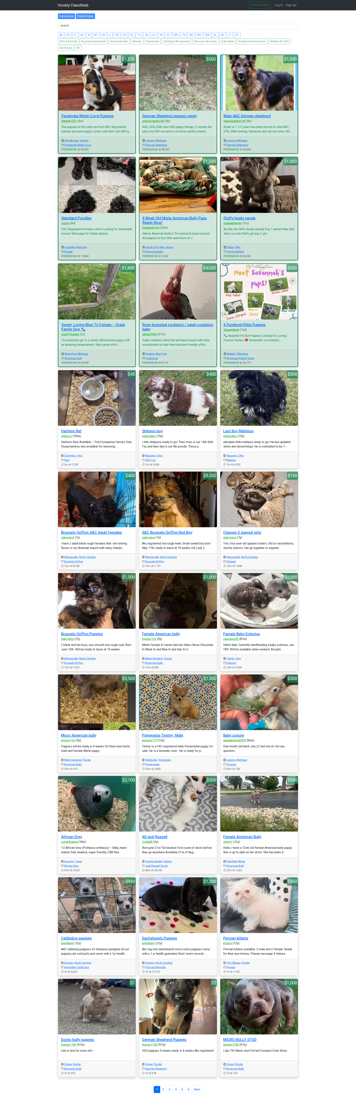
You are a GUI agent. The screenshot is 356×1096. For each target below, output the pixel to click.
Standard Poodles (76, 218)
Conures (231, 764)
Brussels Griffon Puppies (82, 634)
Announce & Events (205, 41)
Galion (230, 247)
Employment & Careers (252, 41)
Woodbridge (72, 140)
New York (161, 353)
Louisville (70, 247)
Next (197, 1089)
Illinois (241, 861)
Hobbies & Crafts (279, 41)
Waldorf (231, 353)
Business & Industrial (93, 41)
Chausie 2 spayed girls (242, 532)
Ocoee (68, 1064)
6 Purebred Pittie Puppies (245, 324)
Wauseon (150, 455)
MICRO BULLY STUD (239, 1039)
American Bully (154, 251)
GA (146, 34)
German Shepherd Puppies (164, 1039)
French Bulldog (235, 251)
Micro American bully (78, 735)
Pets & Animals (68, 41)
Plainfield (231, 861)
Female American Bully (242, 837)
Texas (78, 861)
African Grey (71, 837)
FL (75, 34)
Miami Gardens (154, 658)
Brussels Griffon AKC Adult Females (91, 532)
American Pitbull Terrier (240, 358)
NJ (154, 34)
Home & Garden (119, 41)
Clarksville (151, 759)
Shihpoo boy (152, 431)
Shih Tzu (150, 460)
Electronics (66, 47)
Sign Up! (291, 5)
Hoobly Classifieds (73, 5)
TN (183, 34)
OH (68, 34)
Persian (230, 967)
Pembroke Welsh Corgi (78, 145)
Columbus (70, 455)
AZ (237, 34)
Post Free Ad (259, 5)
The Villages (233, 962)
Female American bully (161, 634)
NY (96, 34)
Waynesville (71, 557)
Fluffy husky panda (240, 218)
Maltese (231, 460)
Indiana (167, 861)
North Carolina (87, 557)
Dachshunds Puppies (159, 938)
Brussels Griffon (73, 561)
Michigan (161, 140)
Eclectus (231, 662)
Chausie (231, 561)
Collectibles (227, 41)
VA (116, 34)
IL (110, 34)
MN (176, 34)
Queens (150, 353)
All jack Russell (154, 837)
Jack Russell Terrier (156, 865)
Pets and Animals (155, 967)
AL (215, 34)
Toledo (230, 658)
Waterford (71, 353)
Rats (67, 460)
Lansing (150, 140)
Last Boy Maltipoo (238, 431)
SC (168, 34)
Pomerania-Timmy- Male (162, 735)
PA (103, 34)
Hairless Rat (71, 431)
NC (82, 34)
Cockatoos (152, 358)
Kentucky (81, 247)
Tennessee (164, 759)
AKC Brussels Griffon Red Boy (167, 532)
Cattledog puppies (76, 938)
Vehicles (137, 41)
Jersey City (152, 247)
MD (191, 34)
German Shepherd (156, 145)
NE (222, 34)
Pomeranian (152, 764)
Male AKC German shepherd (247, 116)
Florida (168, 658)
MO (199, 34)
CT (229, 34)
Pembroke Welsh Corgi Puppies (87, 116)
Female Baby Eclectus (241, 634)
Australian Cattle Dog (76, 967)
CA (124, 34)
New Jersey (166, 247)
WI (161, 34)
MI (61, 34)
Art (78, 47)
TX (139, 34)
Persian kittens (235, 938)
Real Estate (152, 41)
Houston (69, 861)
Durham (69, 962)
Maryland (242, 353)
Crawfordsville (153, 861)
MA (207, 34)
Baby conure (233, 735)
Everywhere (66, 16)
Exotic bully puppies (77, 1039)
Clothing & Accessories (176, 41)
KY (131, 34)
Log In (279, 5)
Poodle (69, 251)
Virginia (84, 140)
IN (89, 34)
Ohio (237, 247)
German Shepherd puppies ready (169, 116)
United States (85, 16)
